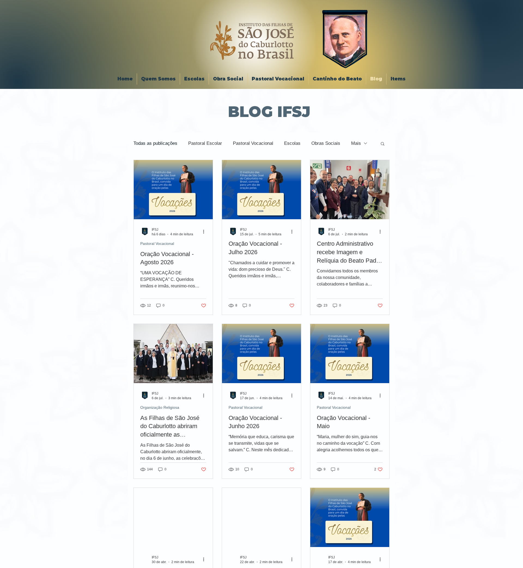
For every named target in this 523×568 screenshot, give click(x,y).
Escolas (292, 143)
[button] (382, 144)
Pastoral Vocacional (253, 143)
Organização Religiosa (159, 407)
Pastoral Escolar (205, 143)
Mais (356, 143)
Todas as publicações (155, 143)
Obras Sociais (325, 143)
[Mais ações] (205, 231)
